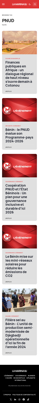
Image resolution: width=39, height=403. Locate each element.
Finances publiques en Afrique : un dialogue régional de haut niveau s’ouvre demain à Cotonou (19, 74)
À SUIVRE (8, 58)
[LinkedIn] (15, 399)
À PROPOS (7, 394)
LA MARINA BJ (19, 4)
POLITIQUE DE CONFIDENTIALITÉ (24, 394)
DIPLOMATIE (8, 126)
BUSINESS (31, 375)
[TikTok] (28, 399)
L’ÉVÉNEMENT (9, 375)
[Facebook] (24, 399)
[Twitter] (11, 399)
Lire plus (8, 91)
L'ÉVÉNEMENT (17, 126)
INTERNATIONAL (20, 380)
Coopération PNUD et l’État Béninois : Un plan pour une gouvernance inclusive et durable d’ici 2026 (16, 198)
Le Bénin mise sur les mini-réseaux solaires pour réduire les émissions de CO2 (19, 266)
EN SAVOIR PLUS (15, 58)
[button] (3, 4)
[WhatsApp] (19, 399)
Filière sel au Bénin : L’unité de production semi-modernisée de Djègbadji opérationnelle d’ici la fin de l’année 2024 (19, 333)
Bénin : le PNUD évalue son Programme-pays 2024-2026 (19, 135)
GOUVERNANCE (10, 182)
